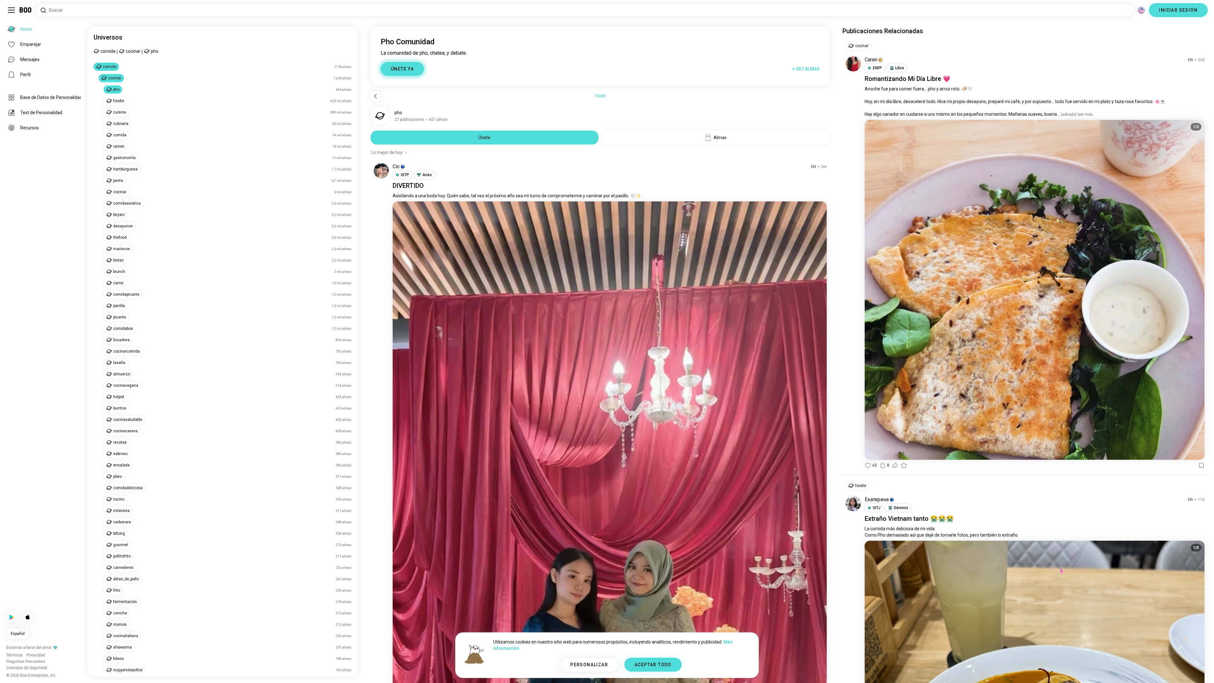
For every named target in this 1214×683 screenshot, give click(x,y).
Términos (614, 670)
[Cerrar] (14, 14)
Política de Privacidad (645, 670)
